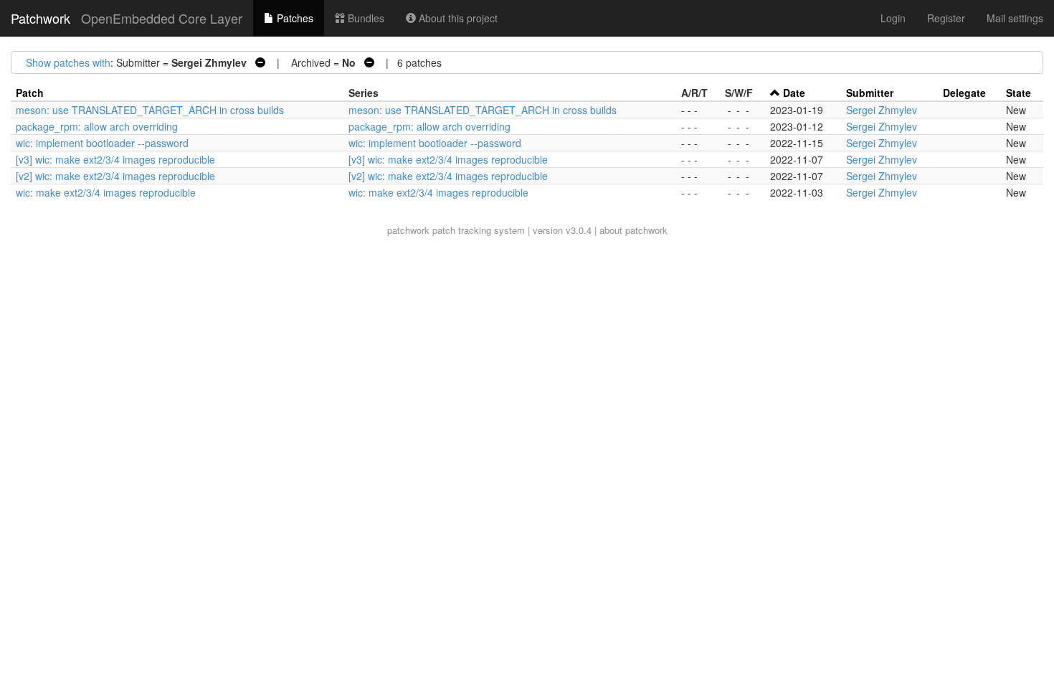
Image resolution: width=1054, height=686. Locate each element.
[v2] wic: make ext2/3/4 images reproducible (115, 176)
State (1018, 92)
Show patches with (68, 62)
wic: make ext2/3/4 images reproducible (106, 192)
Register (946, 18)
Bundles (364, 18)
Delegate (964, 92)
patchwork (408, 230)
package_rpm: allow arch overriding (97, 126)
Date (794, 92)
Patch (30, 92)
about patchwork (633, 230)
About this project (457, 18)
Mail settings (1015, 18)
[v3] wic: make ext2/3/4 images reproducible (115, 159)
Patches (293, 18)
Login (893, 18)
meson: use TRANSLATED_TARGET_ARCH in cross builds (150, 110)
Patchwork (40, 18)
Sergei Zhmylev (881, 110)
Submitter (869, 92)
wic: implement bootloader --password (102, 143)
